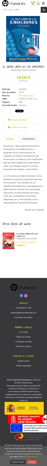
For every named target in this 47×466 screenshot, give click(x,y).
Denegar (32, 462)
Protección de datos (23, 346)
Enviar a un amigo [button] (19, 127)
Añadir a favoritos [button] (19, 119)
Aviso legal (23, 332)
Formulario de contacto (23, 317)
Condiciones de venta (23, 341)
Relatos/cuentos (26, 95)
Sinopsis (10, 138)
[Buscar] (44, 10)
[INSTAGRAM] (26, 296)
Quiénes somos (23, 361)
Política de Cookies (23, 337)
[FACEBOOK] (21, 296)
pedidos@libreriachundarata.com (23, 313)
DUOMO (22, 89)
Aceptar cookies (18, 462)
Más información (30, 457)
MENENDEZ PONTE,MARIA (23, 70)
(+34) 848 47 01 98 (23, 308)
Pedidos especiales (23, 366)
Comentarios (28, 138)
